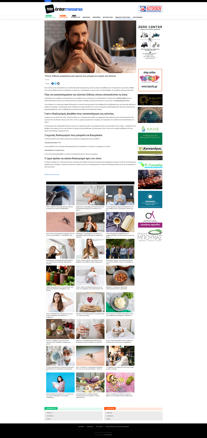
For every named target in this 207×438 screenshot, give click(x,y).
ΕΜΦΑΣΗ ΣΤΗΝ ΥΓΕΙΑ (122, 17)
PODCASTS (76, 16)
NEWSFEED (96, 17)
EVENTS (49, 419)
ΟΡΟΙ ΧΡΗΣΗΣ (99, 426)
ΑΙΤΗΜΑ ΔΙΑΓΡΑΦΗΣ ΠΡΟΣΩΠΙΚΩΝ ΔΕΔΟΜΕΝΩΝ (117, 426)
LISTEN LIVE (49, 412)
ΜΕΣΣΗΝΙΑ (86, 17)
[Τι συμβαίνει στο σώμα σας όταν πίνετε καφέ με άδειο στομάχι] (120, 356)
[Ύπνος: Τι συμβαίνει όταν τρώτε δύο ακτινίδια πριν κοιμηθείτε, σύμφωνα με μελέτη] (60, 329)
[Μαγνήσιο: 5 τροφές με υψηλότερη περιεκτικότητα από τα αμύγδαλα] (120, 275)
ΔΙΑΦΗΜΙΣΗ (55, 1)
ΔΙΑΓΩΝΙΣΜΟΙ (138, 17)
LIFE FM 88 (63, 16)
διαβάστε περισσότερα (51, 174)
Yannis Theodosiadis (108, 434)
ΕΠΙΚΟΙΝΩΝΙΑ (62, 1)
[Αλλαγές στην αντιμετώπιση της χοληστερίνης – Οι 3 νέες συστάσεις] (90, 302)
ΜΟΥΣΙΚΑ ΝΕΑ (108, 17)
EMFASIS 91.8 (50, 16)
